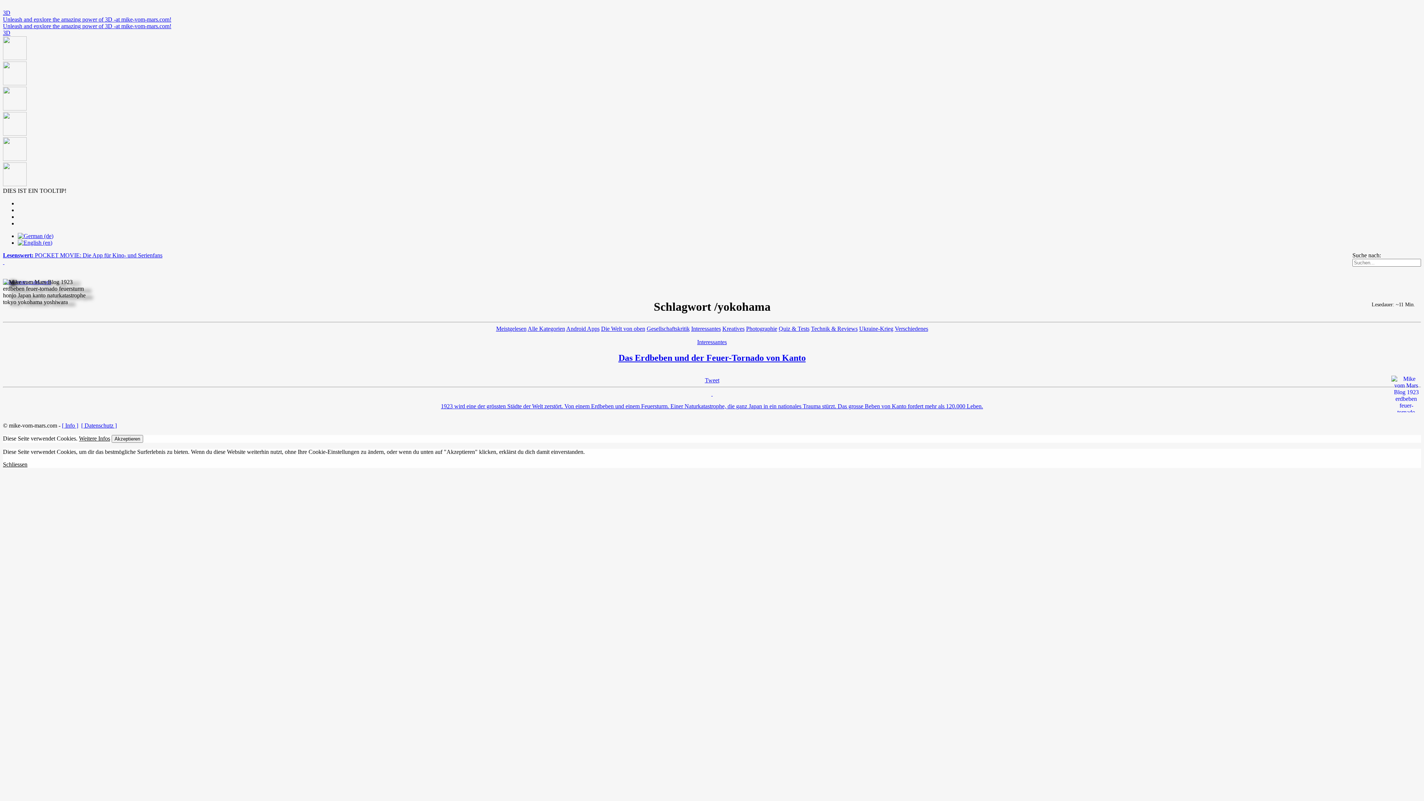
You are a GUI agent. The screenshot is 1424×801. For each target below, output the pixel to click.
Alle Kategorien (546, 329)
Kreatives (733, 329)
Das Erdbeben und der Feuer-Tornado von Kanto (712, 358)
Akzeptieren (127, 439)
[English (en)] (35, 243)
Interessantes (706, 329)
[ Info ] (70, 425)
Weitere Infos (94, 438)
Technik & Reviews (834, 329)
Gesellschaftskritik (668, 329)
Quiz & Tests (794, 329)
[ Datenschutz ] (99, 425)
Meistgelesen (511, 329)
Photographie (761, 329)
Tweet (712, 380)
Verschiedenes (911, 329)
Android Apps (583, 329)
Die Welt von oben (623, 329)
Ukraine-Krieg (876, 329)
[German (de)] (35, 236)
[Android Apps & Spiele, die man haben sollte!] (712, 112)
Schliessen (15, 464)
